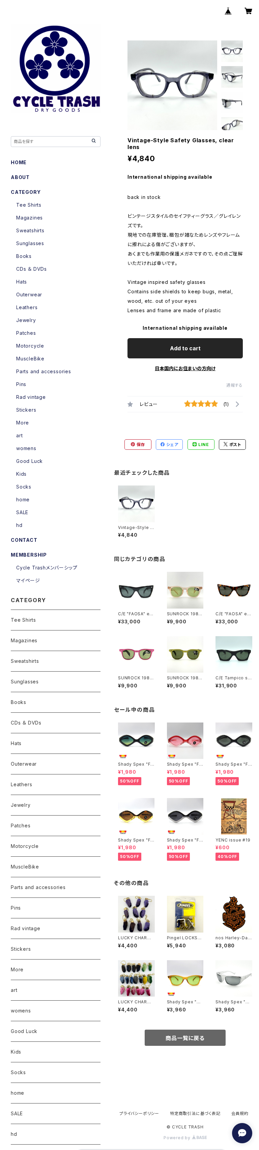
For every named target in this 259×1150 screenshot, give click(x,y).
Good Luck (29, 461)
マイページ (28, 580)
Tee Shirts (28, 205)
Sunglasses (30, 243)
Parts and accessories (43, 371)
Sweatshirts (30, 230)
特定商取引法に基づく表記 (195, 1113)
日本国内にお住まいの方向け (185, 368)
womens (26, 448)
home (23, 499)
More (22, 422)
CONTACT (24, 540)
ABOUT (20, 177)
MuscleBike (30, 358)
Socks (23, 487)
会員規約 (240, 1113)
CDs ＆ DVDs (31, 269)
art (19, 435)
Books (24, 256)
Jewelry (26, 320)
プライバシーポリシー (139, 1113)
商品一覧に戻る (185, 1038)
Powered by (178, 1137)
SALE (22, 512)
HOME (19, 162)
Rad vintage (31, 397)
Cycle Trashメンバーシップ (46, 567)
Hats (21, 282)
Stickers (26, 410)
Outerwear (29, 294)
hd (19, 525)
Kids (21, 474)
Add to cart (185, 348)
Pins (21, 384)
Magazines (29, 217)
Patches (26, 333)
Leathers (26, 307)
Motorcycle (30, 346)
